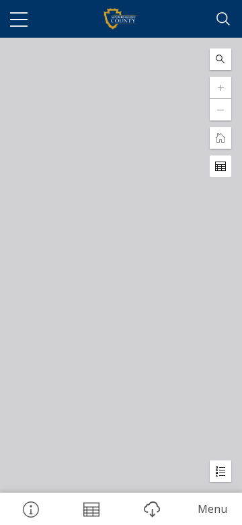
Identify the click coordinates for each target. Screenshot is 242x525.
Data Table (91, 509)
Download (151, 509)
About (30, 509)
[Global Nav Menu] (19, 19)
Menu (212, 508)
